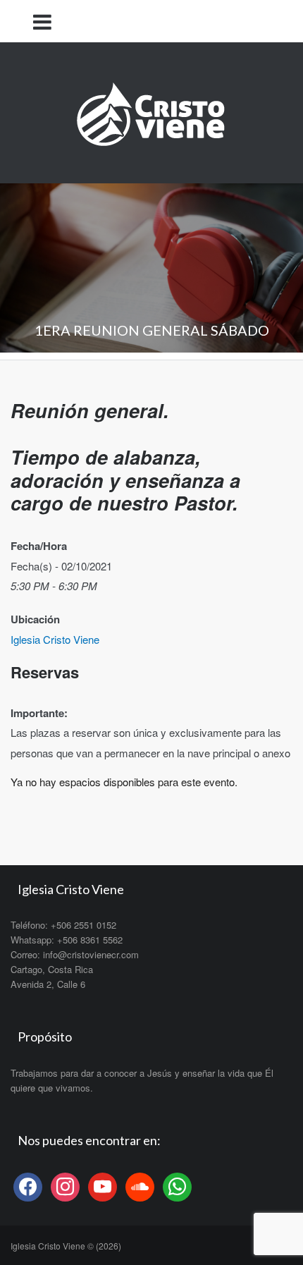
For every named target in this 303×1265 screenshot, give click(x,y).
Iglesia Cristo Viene (55, 639)
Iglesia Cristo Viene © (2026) (66, 1246)
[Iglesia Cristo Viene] (151, 111)
